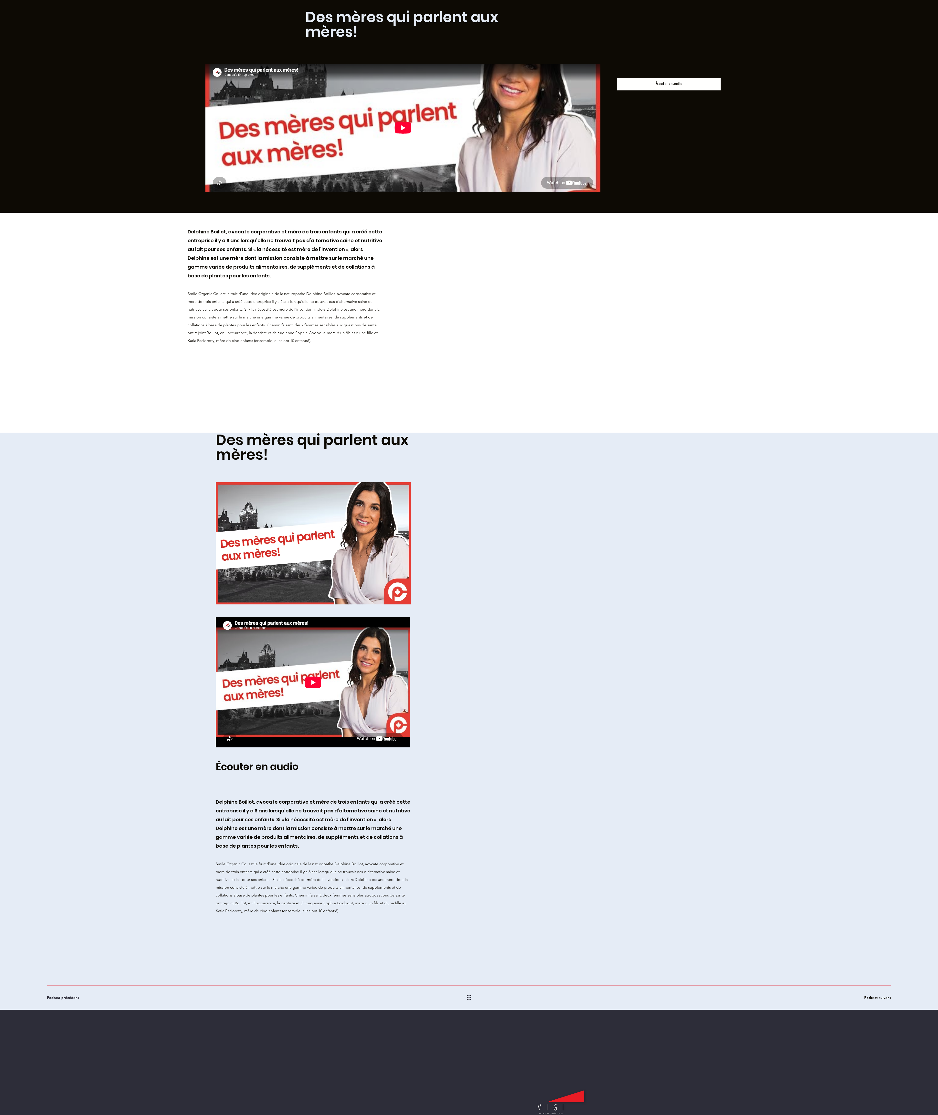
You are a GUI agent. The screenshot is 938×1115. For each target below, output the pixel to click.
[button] (669, 84)
